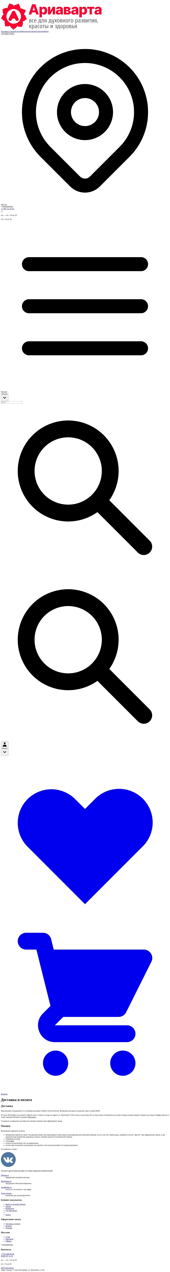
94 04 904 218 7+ (7, 1254)
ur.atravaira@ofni (7, 1268)
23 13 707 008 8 (7, 1256)
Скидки (18, 31)
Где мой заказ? (11, 1211)
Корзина (4, 1094)
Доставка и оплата (8, 31)
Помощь (9, 1228)
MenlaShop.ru (6, 1181)
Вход (47, 31)
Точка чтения (6, 1193)
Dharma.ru (5, 1175)
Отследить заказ (8, 34)
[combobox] (11, 402)
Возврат (9, 1226)
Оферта (8, 1241)
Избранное (10, 1209)
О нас (8, 1237)
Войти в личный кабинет (16, 1204)
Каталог (4, 394)
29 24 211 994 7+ (7, 209)
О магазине (40, 31)
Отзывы (32, 31)
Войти (8, 1215)
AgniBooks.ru (6, 1187)
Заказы (8, 1206)
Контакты (25, 31)
